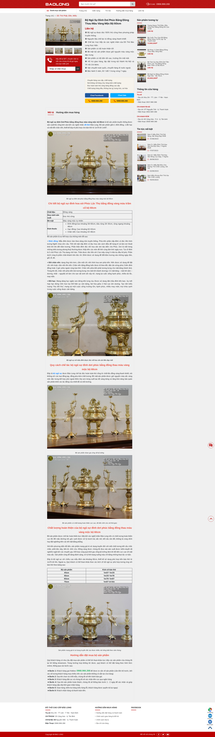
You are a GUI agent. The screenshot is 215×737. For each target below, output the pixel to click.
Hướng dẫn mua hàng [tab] (68, 112)
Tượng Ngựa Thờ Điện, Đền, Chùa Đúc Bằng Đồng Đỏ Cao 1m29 (158, 27)
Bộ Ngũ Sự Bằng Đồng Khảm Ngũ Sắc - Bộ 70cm (158, 75)
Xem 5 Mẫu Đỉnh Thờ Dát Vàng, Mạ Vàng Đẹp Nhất (156, 135)
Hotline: (159, 4)
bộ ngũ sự (57, 373)
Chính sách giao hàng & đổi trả (107, 716)
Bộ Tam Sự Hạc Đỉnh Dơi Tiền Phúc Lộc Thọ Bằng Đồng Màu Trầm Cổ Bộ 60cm (158, 63)
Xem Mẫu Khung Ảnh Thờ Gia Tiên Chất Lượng (158, 176)
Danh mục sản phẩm (58, 10)
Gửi (77, 69)
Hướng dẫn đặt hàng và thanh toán (109, 713)
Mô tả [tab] (51, 112)
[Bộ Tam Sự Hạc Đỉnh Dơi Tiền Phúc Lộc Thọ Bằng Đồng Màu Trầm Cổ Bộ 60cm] (141, 65)
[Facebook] (158, 734)
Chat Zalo (210, 718)
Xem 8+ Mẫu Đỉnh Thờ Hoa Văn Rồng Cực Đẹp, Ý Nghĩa (157, 156)
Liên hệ (141, 11)
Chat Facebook (96, 95)
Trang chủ (83, 11)
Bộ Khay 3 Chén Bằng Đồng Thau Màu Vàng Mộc (157, 50)
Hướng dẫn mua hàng (124, 11)
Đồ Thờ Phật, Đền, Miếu (67, 16)
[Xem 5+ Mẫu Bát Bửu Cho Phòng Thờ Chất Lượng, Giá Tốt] (141, 167)
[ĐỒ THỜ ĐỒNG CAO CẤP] (57, 4)
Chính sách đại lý (102, 720)
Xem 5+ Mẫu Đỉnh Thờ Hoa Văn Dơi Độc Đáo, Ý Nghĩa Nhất (157, 146)
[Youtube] (168, 734)
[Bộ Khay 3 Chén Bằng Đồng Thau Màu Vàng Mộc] (141, 53)
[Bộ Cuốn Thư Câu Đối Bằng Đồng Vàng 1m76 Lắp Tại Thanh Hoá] (141, 41)
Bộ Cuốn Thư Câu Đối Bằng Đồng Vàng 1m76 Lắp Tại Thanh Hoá (157, 39)
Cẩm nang (96, 11)
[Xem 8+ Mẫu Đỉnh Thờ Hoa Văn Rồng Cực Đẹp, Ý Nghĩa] (141, 157)
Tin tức (108, 11)
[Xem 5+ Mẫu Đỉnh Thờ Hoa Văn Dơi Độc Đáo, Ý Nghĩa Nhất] (141, 147)
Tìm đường (210, 712)
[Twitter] (163, 734)
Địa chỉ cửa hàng (102, 723)
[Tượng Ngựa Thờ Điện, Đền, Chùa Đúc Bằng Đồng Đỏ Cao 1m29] (141, 29)
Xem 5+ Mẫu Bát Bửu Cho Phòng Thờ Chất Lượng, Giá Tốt (157, 166)
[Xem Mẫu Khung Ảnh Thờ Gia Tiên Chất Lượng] (141, 178)
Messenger (210, 724)
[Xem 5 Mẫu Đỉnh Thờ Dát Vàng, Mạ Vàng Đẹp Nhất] (141, 137)
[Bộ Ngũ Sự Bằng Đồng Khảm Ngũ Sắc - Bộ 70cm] (141, 78)
